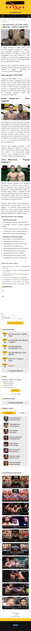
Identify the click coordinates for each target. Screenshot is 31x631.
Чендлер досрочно (8, 385)
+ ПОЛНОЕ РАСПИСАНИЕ (15, 371)
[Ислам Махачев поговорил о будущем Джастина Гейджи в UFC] (15, 604)
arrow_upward (28, 628)
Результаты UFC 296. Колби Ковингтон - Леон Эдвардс (16, 281)
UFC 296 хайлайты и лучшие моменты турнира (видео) (16, 279)
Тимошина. (5, 21)
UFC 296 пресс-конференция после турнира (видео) (15, 277)
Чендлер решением (8, 387)
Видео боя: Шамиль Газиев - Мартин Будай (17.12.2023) (16, 283)
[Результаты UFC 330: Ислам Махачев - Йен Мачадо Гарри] (15, 537)
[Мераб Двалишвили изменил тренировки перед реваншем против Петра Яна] (15, 577)
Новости (5, 19)
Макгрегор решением (9, 383)
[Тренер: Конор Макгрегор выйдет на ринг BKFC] (15, 564)
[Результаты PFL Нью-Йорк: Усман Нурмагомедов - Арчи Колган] (15, 550)
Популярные (8, 412)
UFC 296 (8, 79)
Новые (22, 412)
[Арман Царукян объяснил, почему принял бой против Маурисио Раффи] (15, 510)
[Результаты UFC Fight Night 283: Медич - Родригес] (15, 496)
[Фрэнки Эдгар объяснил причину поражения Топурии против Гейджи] (15, 590)
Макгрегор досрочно (9, 381)
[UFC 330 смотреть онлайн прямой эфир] (15, 483)
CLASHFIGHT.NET (15, 12)
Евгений (24, 19)
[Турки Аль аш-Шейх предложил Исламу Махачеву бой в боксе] (15, 523)
